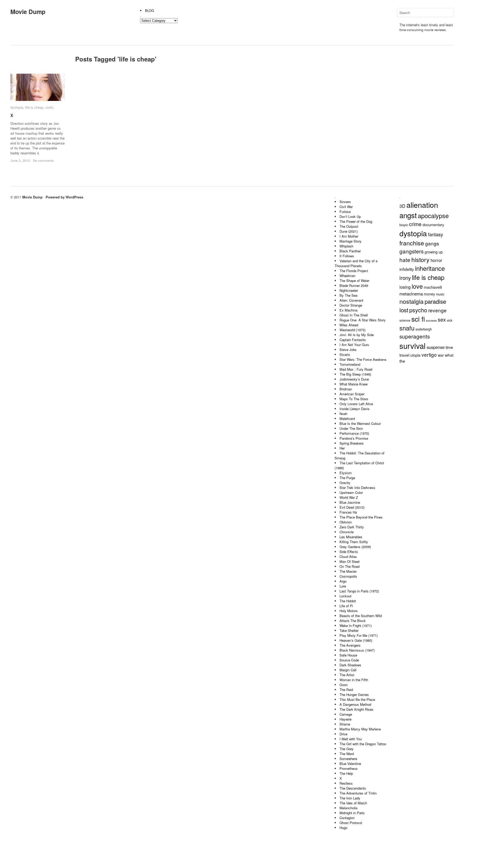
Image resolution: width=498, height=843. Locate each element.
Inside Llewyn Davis (355, 408)
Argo (343, 581)
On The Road (349, 566)
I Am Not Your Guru (354, 344)
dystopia (16, 107)
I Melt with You (351, 738)
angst (408, 215)
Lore (343, 586)
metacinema (411, 294)
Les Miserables (351, 536)
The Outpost (349, 226)
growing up (434, 251)
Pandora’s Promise (354, 438)
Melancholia (348, 807)
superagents (414, 336)
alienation (422, 204)
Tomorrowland (350, 364)
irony (405, 277)
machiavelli (433, 287)
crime (415, 224)
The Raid (346, 689)
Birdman (346, 388)
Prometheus (349, 768)
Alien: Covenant (351, 300)
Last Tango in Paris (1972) (359, 591)
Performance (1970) (354, 433)
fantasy (435, 234)
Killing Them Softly (354, 541)
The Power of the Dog (356, 221)
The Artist (347, 674)
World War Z (349, 497)
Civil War (346, 206)
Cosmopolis (348, 576)
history (420, 259)
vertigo (429, 354)
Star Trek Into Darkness (357, 487)
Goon (344, 684)
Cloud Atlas (348, 556)
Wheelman (347, 275)
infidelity (406, 269)
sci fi (418, 318)
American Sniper (352, 393)
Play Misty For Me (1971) (359, 635)
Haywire (345, 719)
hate (404, 260)
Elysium (346, 472)
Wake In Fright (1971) (356, 625)
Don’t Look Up (350, 216)
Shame (345, 724)
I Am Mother (349, 236)
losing (405, 287)
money (429, 293)
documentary (433, 224)
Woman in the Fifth (354, 679)
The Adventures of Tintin (358, 793)
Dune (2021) (349, 231)
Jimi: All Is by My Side (357, 334)
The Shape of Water (354, 280)
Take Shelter (349, 630)
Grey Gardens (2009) (355, 546)
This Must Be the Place (357, 699)
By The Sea (348, 295)
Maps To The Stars (354, 398)
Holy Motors (349, 610)
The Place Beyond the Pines (361, 517)
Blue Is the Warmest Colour (360, 423)
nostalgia (411, 301)
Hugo (343, 827)
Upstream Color (351, 492)
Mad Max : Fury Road (356, 369)
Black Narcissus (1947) (357, 650)
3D (402, 206)
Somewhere (348, 758)
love (417, 286)
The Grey (347, 748)
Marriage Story (351, 241)
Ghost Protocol (351, 822)
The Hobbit (348, 600)
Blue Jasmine (350, 502)
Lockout (345, 595)
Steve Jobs (348, 349)
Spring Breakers (352, 443)
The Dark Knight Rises (357, 709)
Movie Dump (27, 11)
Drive (343, 733)
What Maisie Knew (354, 384)
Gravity (345, 482)
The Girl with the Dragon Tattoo (363, 743)
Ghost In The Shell (354, 315)
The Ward (347, 753)
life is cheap (34, 107)
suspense (436, 347)
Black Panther (350, 250)
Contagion (347, 817)
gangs (432, 243)
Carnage (346, 714)
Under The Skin (351, 428)
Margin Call (348, 669)
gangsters (411, 251)
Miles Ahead (349, 324)
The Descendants (353, 788)
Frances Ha (348, 512)
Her (342, 448)
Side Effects (349, 551)
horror (436, 260)
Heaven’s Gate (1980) (356, 640)
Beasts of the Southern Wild (361, 615)
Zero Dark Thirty (352, 526)
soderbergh (424, 329)
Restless (346, 783)
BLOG (149, 10)
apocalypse (433, 215)
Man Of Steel (349, 561)
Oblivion (346, 522)
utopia (415, 355)
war (441, 355)
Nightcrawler (349, 290)
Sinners (345, 201)
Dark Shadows (350, 664)
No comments (43, 160)
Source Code (349, 660)
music (440, 294)
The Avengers (350, 645)
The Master (348, 571)
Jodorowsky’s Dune (354, 379)
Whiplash (346, 246)
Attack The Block (353, 620)
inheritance (430, 268)
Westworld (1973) (352, 329)
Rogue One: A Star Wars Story (363, 319)
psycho (418, 310)
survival (412, 345)
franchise (411, 242)
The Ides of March (353, 802)
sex (442, 319)
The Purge (347, 477)
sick (449, 320)
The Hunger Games (354, 694)
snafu (49, 107)
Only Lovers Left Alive (356, 403)
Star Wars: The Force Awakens (363, 359)
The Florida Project (354, 270)
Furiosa (345, 211)
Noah (343, 413)
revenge (437, 310)
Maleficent (347, 418)
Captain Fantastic (353, 339)
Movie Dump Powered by (44, 197)
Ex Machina (348, 310)
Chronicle (347, 531)
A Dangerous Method (355, 704)
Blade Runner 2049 (354, 285)
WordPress (74, 197)
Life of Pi (346, 605)
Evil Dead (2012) (352, 507)
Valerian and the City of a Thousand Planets (356, 263)
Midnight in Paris (352, 812)
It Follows (347, 255)
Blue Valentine (350, 763)
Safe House (348, 655)
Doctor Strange (351, 305)
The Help (346, 773)
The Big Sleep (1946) (355, 374)
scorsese (431, 320)
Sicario (345, 354)
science (404, 320)
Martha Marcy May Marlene (360, 729)
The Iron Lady (350, 798)
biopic (403, 225)
